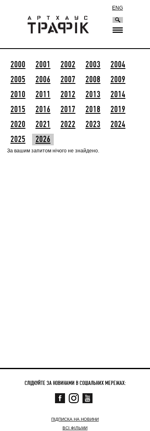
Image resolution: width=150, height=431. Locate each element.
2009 (117, 80)
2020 (17, 125)
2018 (92, 110)
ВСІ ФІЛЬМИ (75, 428)
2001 (42, 65)
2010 (17, 95)
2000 (17, 65)
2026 (42, 139)
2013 (92, 95)
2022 (67, 125)
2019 (117, 110)
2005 (17, 80)
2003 (92, 65)
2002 (67, 65)
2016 (42, 110)
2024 (117, 125)
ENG (117, 8)
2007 (67, 80)
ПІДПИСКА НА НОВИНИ (75, 419)
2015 (17, 110)
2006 (42, 80)
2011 (42, 95)
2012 (67, 95)
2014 (117, 95)
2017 (67, 110)
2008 (92, 80)
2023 (92, 125)
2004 (117, 65)
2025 (17, 139)
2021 (42, 125)
